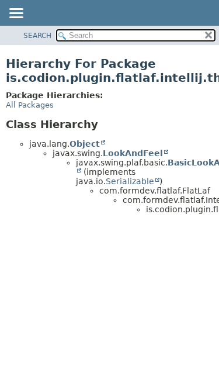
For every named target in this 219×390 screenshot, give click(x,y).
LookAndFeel (133, 153)
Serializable (130, 181)
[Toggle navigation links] (16, 14)
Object (84, 144)
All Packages (30, 105)
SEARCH (37, 36)
